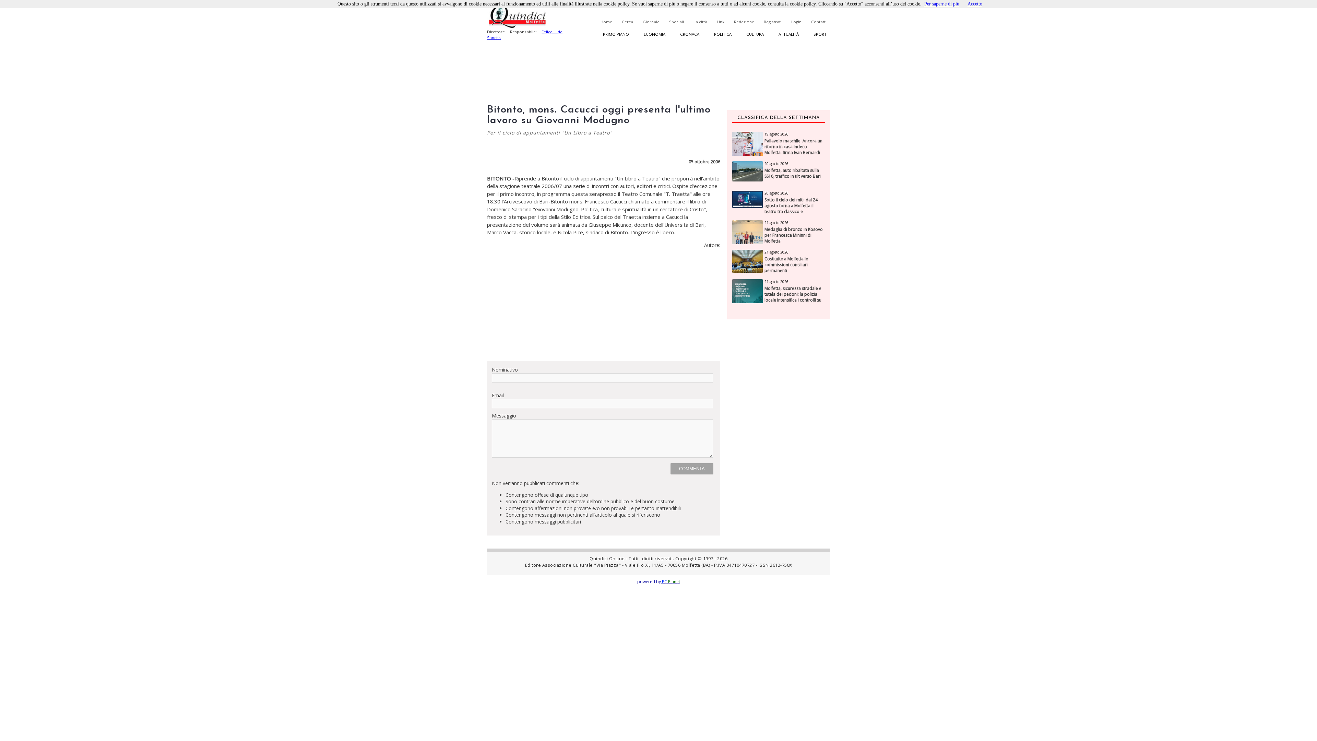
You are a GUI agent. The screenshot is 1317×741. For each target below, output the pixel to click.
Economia (654, 34)
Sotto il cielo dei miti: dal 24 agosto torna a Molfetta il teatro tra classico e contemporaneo (791, 208)
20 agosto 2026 (776, 163)
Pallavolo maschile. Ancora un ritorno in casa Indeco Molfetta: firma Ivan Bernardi (793, 146)
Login (796, 21)
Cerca (627, 21)
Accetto (975, 4)
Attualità (789, 34)
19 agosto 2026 (776, 134)
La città (700, 21)
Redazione (744, 21)
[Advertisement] (603, 307)
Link (720, 21)
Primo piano (616, 34)
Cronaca (689, 34)
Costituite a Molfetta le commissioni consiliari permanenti (786, 264)
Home (606, 21)
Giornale (651, 21)
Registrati (773, 21)
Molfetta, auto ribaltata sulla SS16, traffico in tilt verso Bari (792, 173)
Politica (723, 34)
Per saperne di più (941, 4)
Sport (820, 34)
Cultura (755, 34)
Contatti (819, 21)
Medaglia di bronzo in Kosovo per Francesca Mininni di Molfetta (793, 235)
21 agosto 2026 (776, 222)
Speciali (676, 21)
